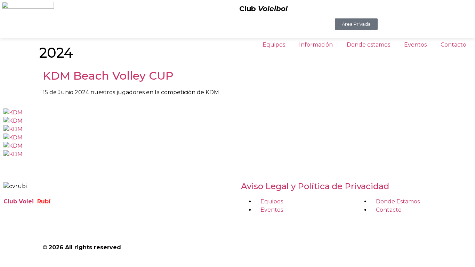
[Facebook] (12, 226)
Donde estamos (368, 44)
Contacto (453, 44)
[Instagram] (31, 226)
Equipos (274, 44)
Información (316, 44)
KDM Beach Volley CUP (108, 75)
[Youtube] (49, 226)
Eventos (415, 44)
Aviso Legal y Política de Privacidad (315, 186)
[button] (237, 163)
